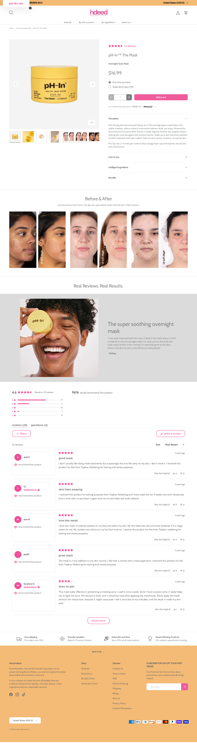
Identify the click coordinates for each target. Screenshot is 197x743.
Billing (115, 693)
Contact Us (118, 668)
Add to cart (161, 97)
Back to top (97, 651)
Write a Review (173, 434)
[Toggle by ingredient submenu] (116, 22)
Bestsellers (86, 673)
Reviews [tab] (19, 426)
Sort (158, 444)
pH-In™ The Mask (40, 28)
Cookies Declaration (122, 708)
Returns (116, 698)
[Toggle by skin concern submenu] (96, 22)
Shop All (85, 668)
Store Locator (119, 673)
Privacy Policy (119, 703)
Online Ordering (120, 683)
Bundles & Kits (88, 678)
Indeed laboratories (22, 729)
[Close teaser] (30, 8)
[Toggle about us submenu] (132, 22)
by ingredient (108, 22)
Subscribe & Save (89, 683)
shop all (68, 22)
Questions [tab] (39, 426)
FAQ (115, 678)
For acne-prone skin (23, 28)
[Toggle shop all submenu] (73, 22)
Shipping (117, 688)
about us (126, 22)
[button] (186, 13)
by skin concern (86, 22)
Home (11, 28)
